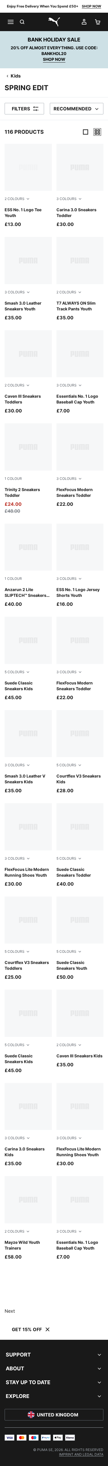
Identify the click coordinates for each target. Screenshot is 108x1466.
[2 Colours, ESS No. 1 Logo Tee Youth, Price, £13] (28, 186)
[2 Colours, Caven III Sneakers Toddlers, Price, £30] (28, 372)
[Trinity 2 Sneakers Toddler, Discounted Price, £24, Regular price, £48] (28, 468)
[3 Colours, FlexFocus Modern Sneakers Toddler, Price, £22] (80, 465)
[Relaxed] (97, 132)
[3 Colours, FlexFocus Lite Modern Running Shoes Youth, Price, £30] (28, 845)
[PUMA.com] (54, 22)
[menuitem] (81, 1454)
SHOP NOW (91, 6)
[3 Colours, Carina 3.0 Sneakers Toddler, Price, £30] (80, 186)
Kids (16, 76)
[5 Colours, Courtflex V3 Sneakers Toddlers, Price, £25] (28, 938)
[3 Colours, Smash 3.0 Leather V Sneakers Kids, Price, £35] (28, 752)
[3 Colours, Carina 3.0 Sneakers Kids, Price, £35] (28, 1125)
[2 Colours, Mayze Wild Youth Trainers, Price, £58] (28, 1218)
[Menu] (10, 22)
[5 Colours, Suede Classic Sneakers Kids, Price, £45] (28, 659)
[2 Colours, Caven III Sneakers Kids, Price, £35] (80, 1029)
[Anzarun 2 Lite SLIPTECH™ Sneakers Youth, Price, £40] (28, 565)
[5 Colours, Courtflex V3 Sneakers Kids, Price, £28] (80, 752)
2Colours (14, 199)
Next (10, 1311)
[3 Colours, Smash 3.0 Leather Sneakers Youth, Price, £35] (28, 279)
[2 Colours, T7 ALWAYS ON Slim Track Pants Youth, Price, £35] (80, 279)
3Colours (66, 199)
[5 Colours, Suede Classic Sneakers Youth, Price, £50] (80, 938)
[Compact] (85, 132)
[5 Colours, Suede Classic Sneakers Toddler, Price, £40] (80, 845)
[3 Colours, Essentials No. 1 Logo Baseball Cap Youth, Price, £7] (80, 372)
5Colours (14, 672)
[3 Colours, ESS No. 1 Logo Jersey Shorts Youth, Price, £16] (80, 565)
